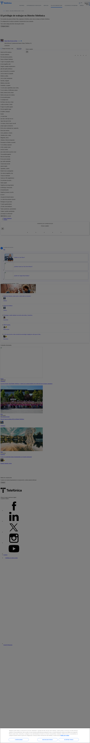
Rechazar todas (47, 739)
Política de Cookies (64, 735)
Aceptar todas (68, 739)
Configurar (18, 739)
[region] (45, 735)
